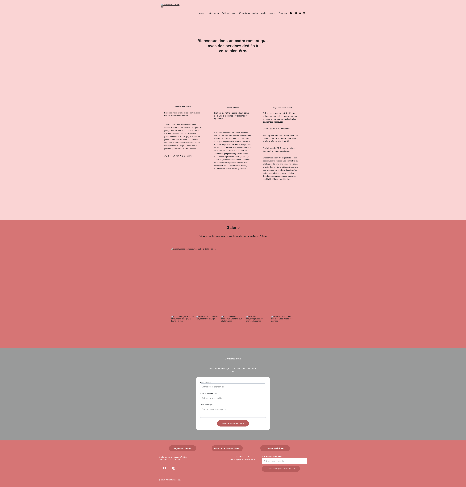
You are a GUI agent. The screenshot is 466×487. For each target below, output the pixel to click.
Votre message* (206, 405)
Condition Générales (275, 448)
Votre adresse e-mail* (208, 393)
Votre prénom (205, 382)
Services (283, 13)
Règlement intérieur (182, 448)
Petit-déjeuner (228, 13)
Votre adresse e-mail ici (272, 456)
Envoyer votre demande (233, 423)
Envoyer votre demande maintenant (281, 469)
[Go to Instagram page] (296, 13)
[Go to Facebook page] (292, 13)
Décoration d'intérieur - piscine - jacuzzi (256, 13)
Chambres (214, 13)
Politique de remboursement (227, 448)
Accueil (202, 13)
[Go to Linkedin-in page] (301, 13)
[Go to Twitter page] (304, 13)
